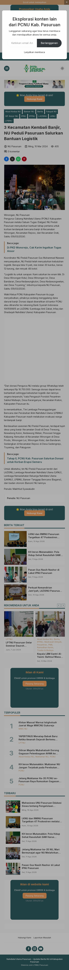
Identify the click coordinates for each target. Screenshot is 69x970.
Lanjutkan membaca (34, 52)
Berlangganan (49, 43)
